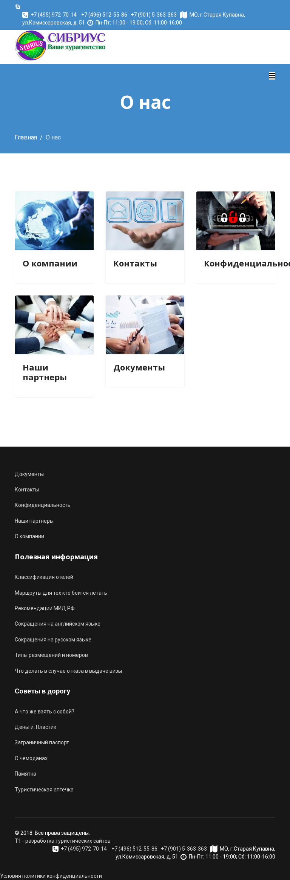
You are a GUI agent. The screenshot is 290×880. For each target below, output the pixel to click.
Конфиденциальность (43, 505)
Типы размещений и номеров (51, 655)
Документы (139, 367)
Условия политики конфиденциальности (51, 876)
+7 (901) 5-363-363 (154, 15)
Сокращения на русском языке (53, 640)
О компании (50, 263)
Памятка (25, 774)
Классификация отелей (44, 577)
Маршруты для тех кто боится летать (61, 593)
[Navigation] (272, 75)
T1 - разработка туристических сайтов (63, 841)
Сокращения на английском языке (57, 624)
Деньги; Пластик (35, 727)
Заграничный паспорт (42, 742)
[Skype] (17, 7)
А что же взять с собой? (44, 712)
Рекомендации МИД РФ (45, 608)
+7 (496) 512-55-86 (104, 15)
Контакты (135, 263)
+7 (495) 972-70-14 (54, 15)
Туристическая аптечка (44, 790)
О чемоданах (31, 758)
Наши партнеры (45, 372)
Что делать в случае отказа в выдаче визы (68, 671)
